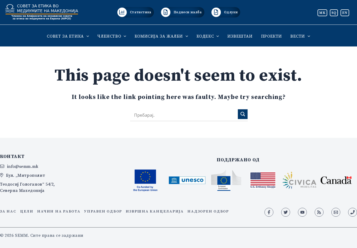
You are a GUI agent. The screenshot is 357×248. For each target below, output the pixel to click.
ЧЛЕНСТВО (109, 36)
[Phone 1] (352, 212)
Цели (26, 211)
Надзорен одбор (208, 211)
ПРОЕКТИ (271, 36)
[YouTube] (302, 212)
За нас (8, 211)
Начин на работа (58, 211)
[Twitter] (285, 212)
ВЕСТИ (297, 36)
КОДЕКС (205, 36)
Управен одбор (103, 211)
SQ (333, 12)
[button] (86, 36)
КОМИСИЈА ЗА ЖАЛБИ (159, 36)
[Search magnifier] (243, 114)
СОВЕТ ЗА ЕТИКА (65, 36)
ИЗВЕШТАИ (240, 36)
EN (345, 12)
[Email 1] (335, 212)
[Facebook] (268, 212)
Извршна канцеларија (154, 211)
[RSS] (319, 212)
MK (322, 12)
